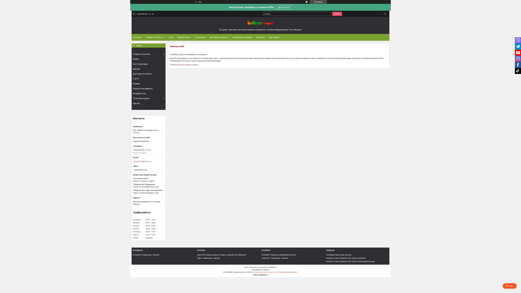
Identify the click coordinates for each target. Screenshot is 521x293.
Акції (171, 37)
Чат (511, 286)
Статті (136, 78)
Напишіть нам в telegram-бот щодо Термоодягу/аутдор (350, 261)
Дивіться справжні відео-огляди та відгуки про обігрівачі (221, 255)
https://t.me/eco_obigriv (143, 181)
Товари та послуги (154, 37)
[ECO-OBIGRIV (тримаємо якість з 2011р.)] (260, 23)
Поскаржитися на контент (265, 272)
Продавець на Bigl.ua (260, 270)
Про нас (136, 103)
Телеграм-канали (141, 98)
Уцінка (136, 59)
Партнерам (274, 37)
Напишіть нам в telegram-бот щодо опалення (346, 258)
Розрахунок (200, 37)
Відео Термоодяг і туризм (208, 258)
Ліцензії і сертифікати (143, 88)
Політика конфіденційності (287, 272)
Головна (138, 37)
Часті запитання (140, 64)
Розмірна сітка (139, 93)
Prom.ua (273, 267)
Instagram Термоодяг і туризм (146, 255)
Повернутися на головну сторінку (184, 64)
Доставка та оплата (219, 37)
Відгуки (136, 69)
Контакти (260, 37)
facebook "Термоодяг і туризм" (275, 258)
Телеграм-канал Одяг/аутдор (338, 255)
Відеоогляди (183, 37)
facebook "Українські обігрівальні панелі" (279, 255)
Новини (136, 83)
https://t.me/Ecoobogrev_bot (146, 193)
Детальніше (284, 7)
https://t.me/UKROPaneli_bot (145, 187)
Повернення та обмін (242, 37)
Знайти (337, 14)
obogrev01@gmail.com (142, 161)
